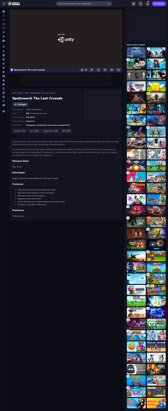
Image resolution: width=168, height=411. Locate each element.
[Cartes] (3, 59)
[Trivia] (3, 105)
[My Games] (140, 3)
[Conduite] (3, 68)
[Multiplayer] (3, 36)
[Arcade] (3, 51)
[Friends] (133, 3)
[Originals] (3, 32)
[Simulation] (3, 88)
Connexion (159, 3)
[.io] (3, 72)
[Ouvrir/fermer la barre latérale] (4, 4)
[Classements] (3, 40)
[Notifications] (147, 3)
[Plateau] (3, 80)
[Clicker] (3, 63)
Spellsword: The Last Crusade (42, 93)
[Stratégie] (3, 97)
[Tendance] (3, 24)
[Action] (3, 47)
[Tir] (3, 101)
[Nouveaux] (3, 20)
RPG (26, 93)
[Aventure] (3, 55)
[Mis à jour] (3, 28)
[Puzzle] (3, 84)
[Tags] (3, 111)
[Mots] (3, 76)
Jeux (14, 93)
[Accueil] (3, 11)
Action (20, 93)
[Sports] (3, 93)
